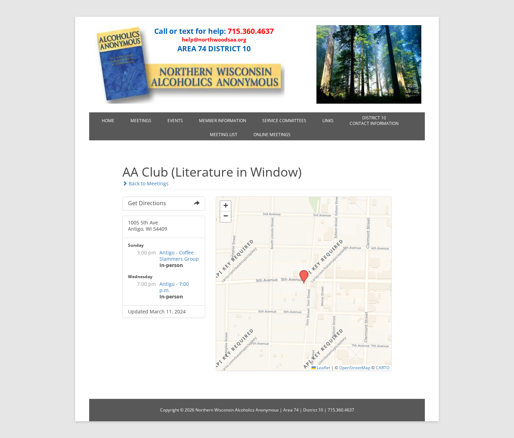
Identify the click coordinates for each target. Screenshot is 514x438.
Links (328, 121)
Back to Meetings (148, 183)
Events (175, 121)
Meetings (140, 121)
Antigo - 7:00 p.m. (174, 287)
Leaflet (323, 367)
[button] (301, 272)
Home (108, 121)
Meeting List (223, 135)
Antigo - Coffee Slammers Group (179, 255)
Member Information (222, 121)
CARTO (383, 367)
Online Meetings (272, 135)
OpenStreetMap (354, 367)
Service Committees (284, 121)
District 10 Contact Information (374, 120)
